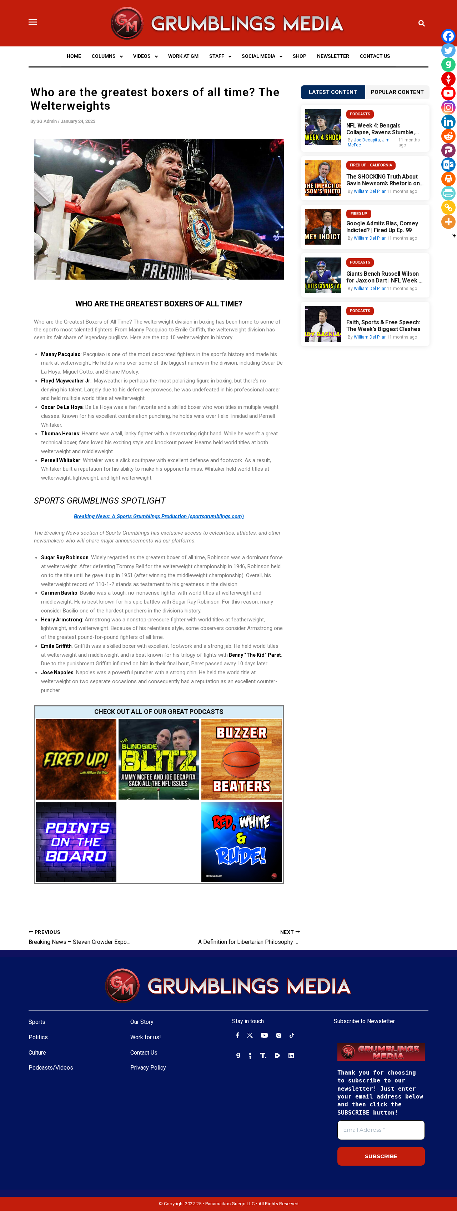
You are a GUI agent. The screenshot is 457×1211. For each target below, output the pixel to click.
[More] (448, 222)
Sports (37, 1022)
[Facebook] (448, 36)
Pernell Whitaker (60, 460)
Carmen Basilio (59, 593)
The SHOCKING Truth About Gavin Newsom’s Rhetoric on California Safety (383, 180)
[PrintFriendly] (448, 193)
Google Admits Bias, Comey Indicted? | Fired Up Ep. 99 (382, 227)
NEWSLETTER (333, 56)
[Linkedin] (448, 122)
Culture (37, 1052)
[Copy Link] (448, 207)
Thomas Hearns (60, 433)
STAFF (216, 56)
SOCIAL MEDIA (258, 56)
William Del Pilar (370, 191)
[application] (121, 56)
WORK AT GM (183, 56)
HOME (74, 56)
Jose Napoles (57, 672)
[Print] (448, 179)
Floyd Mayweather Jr (65, 381)
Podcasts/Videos (51, 1067)
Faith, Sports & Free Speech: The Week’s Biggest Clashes (383, 325)
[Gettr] (448, 79)
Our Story (142, 1022)
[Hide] (454, 236)
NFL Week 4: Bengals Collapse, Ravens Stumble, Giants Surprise (380, 129)
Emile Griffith (56, 646)
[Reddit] (448, 136)
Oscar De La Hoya (62, 407)
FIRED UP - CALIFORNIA (371, 165)
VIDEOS (142, 56)
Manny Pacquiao (61, 354)
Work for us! (145, 1037)
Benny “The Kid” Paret (254, 655)
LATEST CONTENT (333, 92)
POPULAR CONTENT (397, 92)
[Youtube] (448, 93)
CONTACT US (375, 56)
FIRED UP (359, 213)
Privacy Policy (148, 1067)
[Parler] (448, 150)
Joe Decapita (367, 139)
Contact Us (143, 1052)
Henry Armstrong (61, 619)
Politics (38, 1037)
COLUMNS (104, 56)
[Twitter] (448, 50)
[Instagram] (448, 107)
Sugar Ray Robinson (65, 557)
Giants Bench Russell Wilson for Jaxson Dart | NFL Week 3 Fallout (384, 277)
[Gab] (448, 64)
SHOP (299, 56)
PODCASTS (360, 114)
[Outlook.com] (448, 164)
